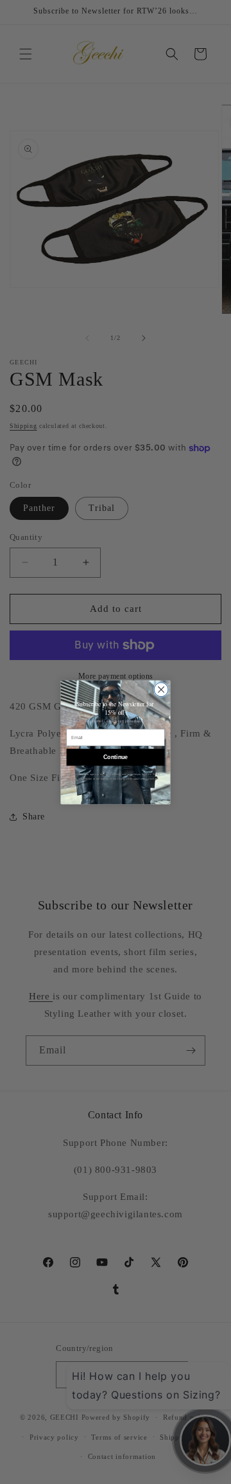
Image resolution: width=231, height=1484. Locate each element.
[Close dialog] (161, 689)
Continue (115, 757)
